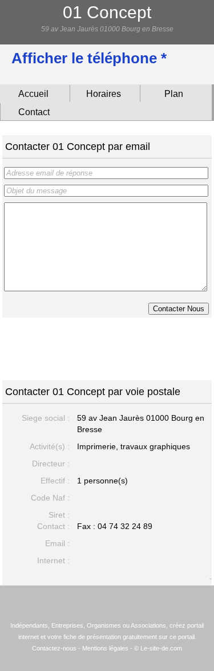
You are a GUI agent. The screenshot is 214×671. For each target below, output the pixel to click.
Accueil (33, 94)
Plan (173, 94)
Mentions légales (105, 648)
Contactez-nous (54, 648)
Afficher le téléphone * (89, 58)
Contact (34, 112)
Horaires (103, 94)
